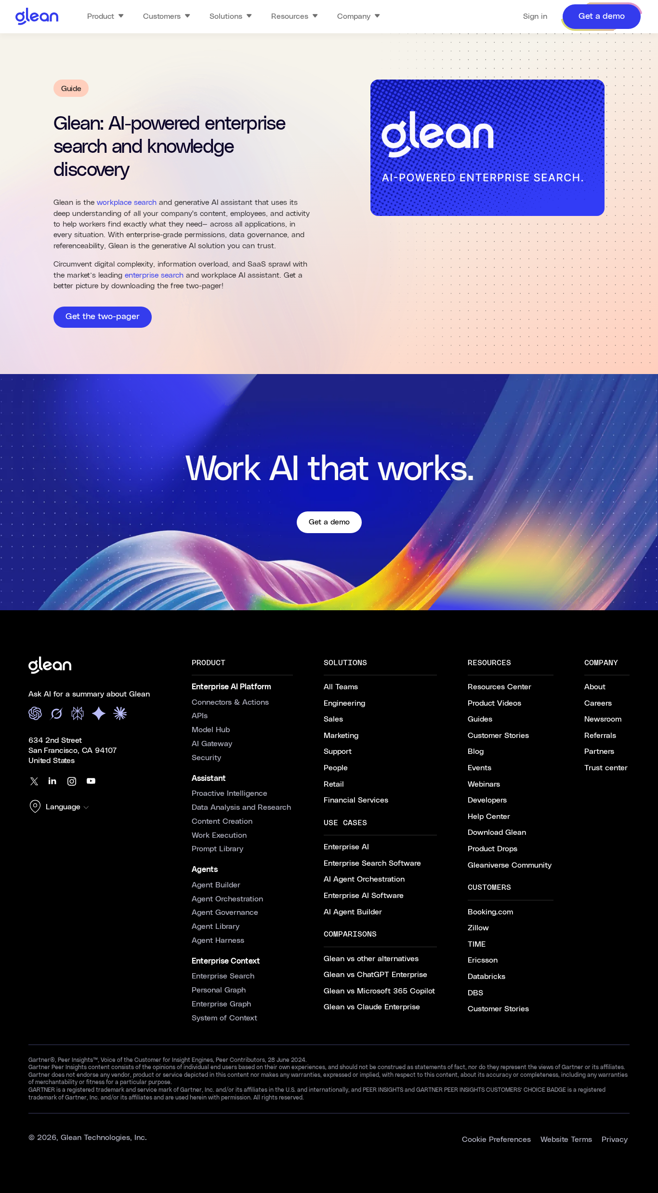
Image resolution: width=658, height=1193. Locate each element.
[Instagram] (71, 781)
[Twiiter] (33, 781)
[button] (61, 807)
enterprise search (154, 275)
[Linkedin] (52, 781)
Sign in (535, 16)
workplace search (127, 202)
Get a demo (329, 522)
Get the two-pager (103, 316)
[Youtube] (91, 781)
